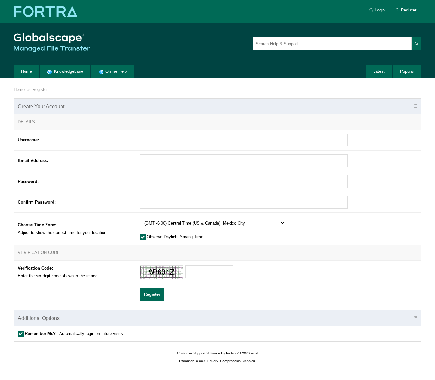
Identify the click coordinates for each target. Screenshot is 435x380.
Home (19, 89)
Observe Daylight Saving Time (174, 237)
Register (40, 89)
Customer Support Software (198, 353)
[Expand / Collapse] (415, 106)
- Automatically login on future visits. (74, 333)
